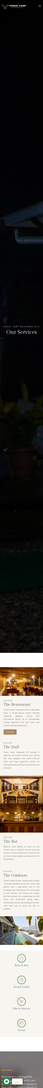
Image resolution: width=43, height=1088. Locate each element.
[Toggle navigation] (40, 6)
